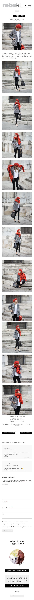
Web (3, 514)
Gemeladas (7, 448)
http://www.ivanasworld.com (10, 469)
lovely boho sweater (26, 432)
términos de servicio (14, 527)
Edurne (30, 424)
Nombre (4, 501)
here (24, 416)
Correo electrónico (7, 508)
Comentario (5, 484)
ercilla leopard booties (8, 432)
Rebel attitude (16, 424)
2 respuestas (17, 425)
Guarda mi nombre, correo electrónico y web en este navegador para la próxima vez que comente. (15, 523)
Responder (26, 457)
